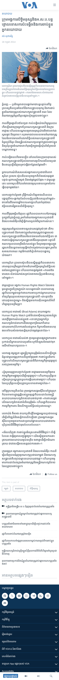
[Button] (51, 48)
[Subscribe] (5, 603)
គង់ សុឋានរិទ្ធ (7, 36)
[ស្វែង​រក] (51, 676)
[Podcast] (48, 596)
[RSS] (41, 596)
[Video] (26, 676)
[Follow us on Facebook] (5, 596)
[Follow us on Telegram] (34, 596)
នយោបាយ (7, 13)
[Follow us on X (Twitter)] (12, 596)
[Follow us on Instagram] (26, 596)
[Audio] (38, 676)
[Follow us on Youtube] (19, 596)
